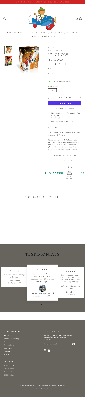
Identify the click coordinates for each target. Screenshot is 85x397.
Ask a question (64, 160)
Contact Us (47, 36)
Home (50, 48)
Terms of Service (10, 372)
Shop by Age (41, 33)
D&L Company (55, 50)
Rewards (7, 342)
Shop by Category (23, 33)
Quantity (53, 86)
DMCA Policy (9, 375)
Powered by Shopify (42, 389)
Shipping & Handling (11, 339)
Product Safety (9, 345)
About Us (34, 36)
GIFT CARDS (72, 33)
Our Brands (57, 33)
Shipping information (64, 155)
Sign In (6, 354)
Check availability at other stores (62, 121)
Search (6, 335)
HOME (10, 33)
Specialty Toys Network (58, 385)
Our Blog (7, 351)
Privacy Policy (9, 365)
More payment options (65, 108)
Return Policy (9, 369)
